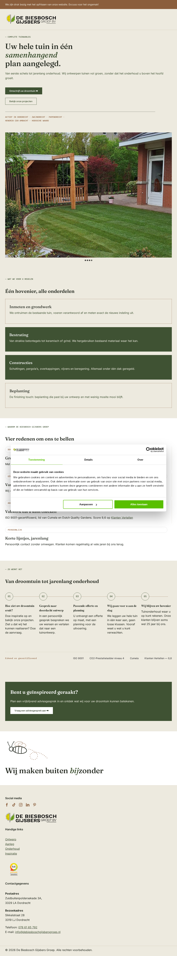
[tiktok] (14, 805)
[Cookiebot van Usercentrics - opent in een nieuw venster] (148, 449)
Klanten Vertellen (122, 517)
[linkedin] (27, 805)
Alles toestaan (138, 504)
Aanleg (9, 844)
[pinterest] (34, 805)
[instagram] (20, 805)
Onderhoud (12, 848)
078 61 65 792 (27, 927)
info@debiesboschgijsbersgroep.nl (37, 932)
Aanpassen (86, 504)
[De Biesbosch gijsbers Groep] (31, 813)
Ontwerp (10, 839)
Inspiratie (11, 853)
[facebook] (7, 805)
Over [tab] (140, 459)
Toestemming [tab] (36, 459)
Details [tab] (88, 459)
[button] (85, 260)
